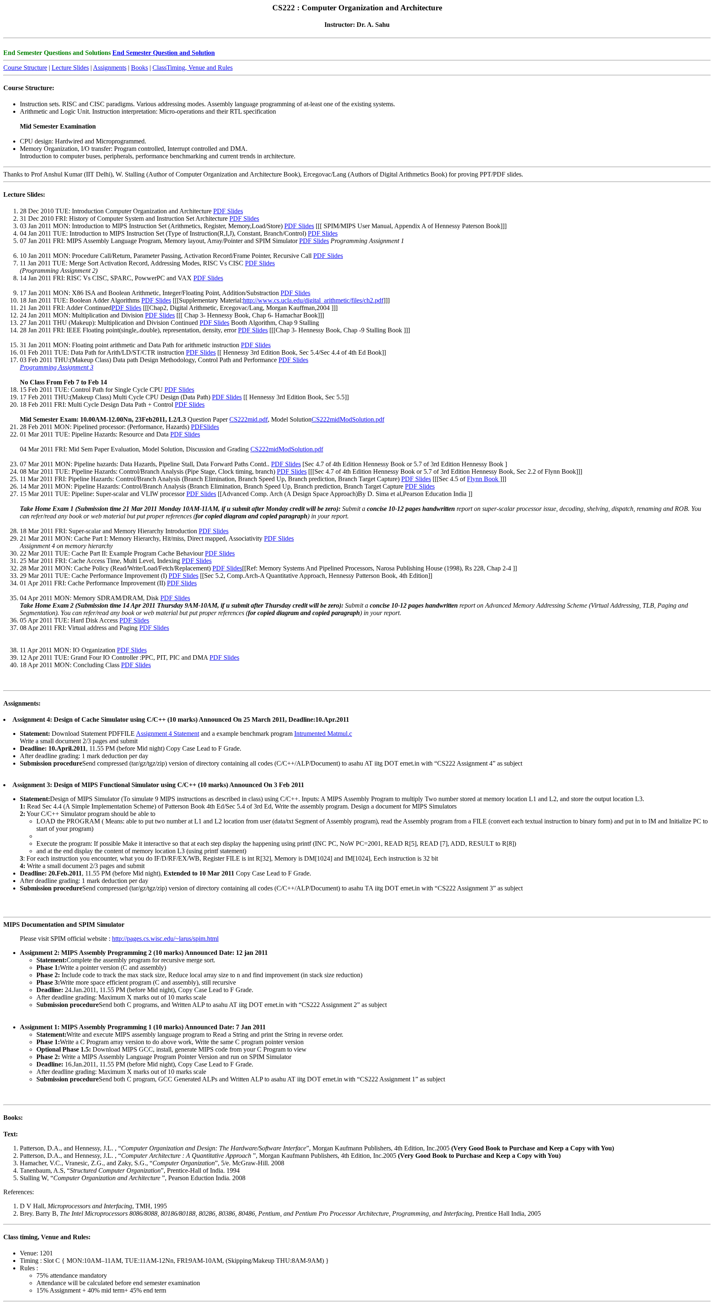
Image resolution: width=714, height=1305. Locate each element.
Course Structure (25, 67)
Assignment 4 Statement (167, 733)
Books (139, 67)
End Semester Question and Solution (163, 52)
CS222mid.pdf (248, 419)
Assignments (109, 67)
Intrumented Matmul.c (323, 733)
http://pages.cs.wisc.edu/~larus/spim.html (165, 938)
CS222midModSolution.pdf (348, 419)
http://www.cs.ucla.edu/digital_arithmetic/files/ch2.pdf (313, 300)
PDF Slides (228, 211)
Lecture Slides (70, 67)
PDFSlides (205, 426)
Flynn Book (483, 478)
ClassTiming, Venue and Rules (192, 67)
